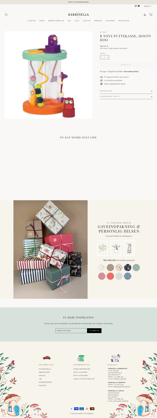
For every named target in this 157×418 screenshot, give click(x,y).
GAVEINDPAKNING (45, 382)
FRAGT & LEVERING (80, 372)
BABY (42, 21)
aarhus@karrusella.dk (120, 401)
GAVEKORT (43, 385)
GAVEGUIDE (123, 21)
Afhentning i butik (110, 96)
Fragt (110, 48)
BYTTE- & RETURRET (80, 375)
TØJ (69, 21)
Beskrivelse (106, 91)
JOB (40, 379)
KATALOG (42, 375)
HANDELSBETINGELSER (81, 369)
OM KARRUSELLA (45, 369)
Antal (103, 53)
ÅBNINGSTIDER (44, 372)
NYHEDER (110, 21)
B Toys (103, 32)
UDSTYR (87, 21)
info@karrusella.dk (119, 379)
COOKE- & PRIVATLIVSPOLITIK (84, 379)
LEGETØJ (32, 21)
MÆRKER (98, 21)
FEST (77, 21)
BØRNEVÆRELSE (56, 21)
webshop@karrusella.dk (121, 387)
